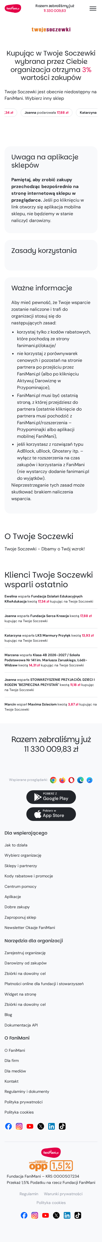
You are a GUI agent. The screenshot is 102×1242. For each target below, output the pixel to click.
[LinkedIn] (52, 1126)
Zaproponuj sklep (20, 917)
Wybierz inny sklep (44, 98)
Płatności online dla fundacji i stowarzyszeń (44, 983)
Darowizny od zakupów (26, 963)
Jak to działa (16, 845)
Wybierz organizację (23, 855)
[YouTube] (30, 1126)
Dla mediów (15, 1071)
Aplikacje (13, 896)
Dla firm (12, 1060)
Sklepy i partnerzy (21, 865)
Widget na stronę (20, 994)
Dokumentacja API (21, 1025)
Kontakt (11, 1081)
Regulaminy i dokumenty (27, 1091)
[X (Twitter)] (41, 1126)
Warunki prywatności (63, 1193)
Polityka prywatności (23, 1101)
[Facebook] (8, 1126)
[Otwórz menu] (92, 8)
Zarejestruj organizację (25, 952)
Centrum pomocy (21, 886)
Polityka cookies (19, 1112)
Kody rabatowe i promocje (29, 875)
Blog (8, 1014)
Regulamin (29, 1193)
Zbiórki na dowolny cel (25, 973)
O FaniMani (15, 1050)
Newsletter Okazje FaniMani (30, 927)
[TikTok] (62, 1126)
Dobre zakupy (17, 906)
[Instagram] (19, 1126)
